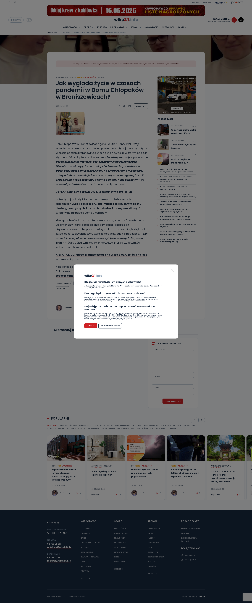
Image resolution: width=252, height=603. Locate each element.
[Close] (172, 270)
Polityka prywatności (110, 326)
